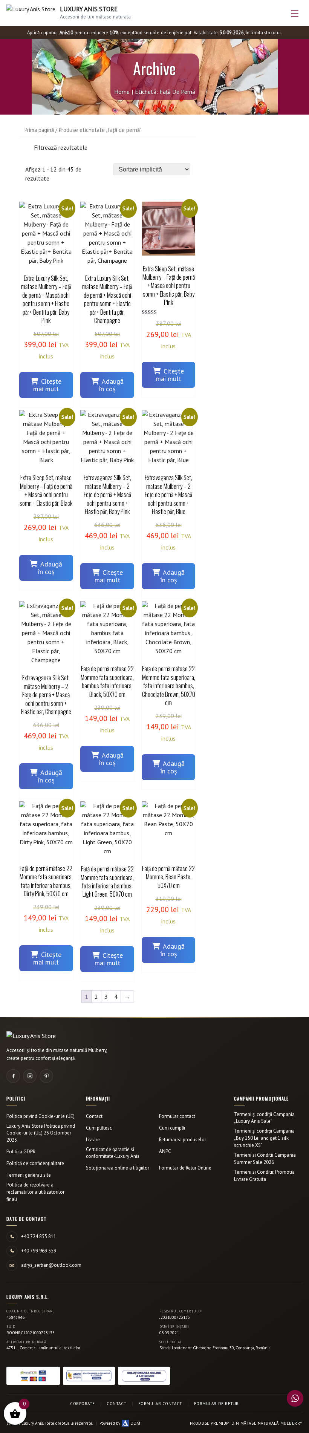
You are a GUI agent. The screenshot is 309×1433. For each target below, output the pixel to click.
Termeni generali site (28, 1175)
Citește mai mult (47, 385)
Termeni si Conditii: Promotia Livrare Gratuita (264, 1175)
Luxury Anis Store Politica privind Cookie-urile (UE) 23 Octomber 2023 (40, 1133)
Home (122, 91)
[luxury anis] (25, 149)
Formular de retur (216, 1403)
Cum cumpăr (172, 1128)
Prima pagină (39, 129)
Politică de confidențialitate (35, 1163)
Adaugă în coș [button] (111, 385)
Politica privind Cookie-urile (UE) (40, 1116)
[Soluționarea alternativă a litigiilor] (89, 1376)
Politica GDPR (20, 1151)
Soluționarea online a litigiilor (117, 1168)
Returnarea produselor (182, 1139)
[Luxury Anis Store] (31, 1035)
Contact (94, 1116)
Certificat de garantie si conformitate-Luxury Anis (112, 1153)
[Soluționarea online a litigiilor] (144, 1376)
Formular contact (177, 1116)
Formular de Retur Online (185, 1168)
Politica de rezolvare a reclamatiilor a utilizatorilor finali (35, 1192)
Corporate (82, 1403)
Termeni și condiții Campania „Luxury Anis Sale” (264, 1118)
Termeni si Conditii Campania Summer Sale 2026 (265, 1158)
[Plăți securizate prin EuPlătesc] (33, 1376)
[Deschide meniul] (294, 13)
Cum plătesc (99, 1128)
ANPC (165, 1151)
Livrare (93, 1139)
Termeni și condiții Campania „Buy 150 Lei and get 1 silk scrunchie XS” (264, 1138)
